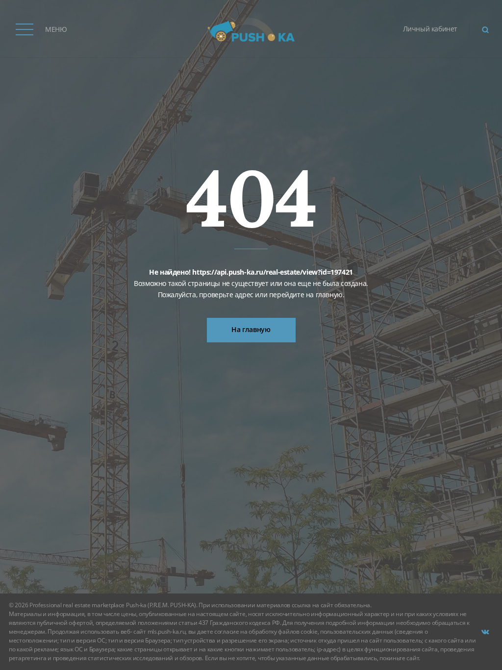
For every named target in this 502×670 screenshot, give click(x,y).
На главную (250, 329)
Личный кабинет (430, 28)
